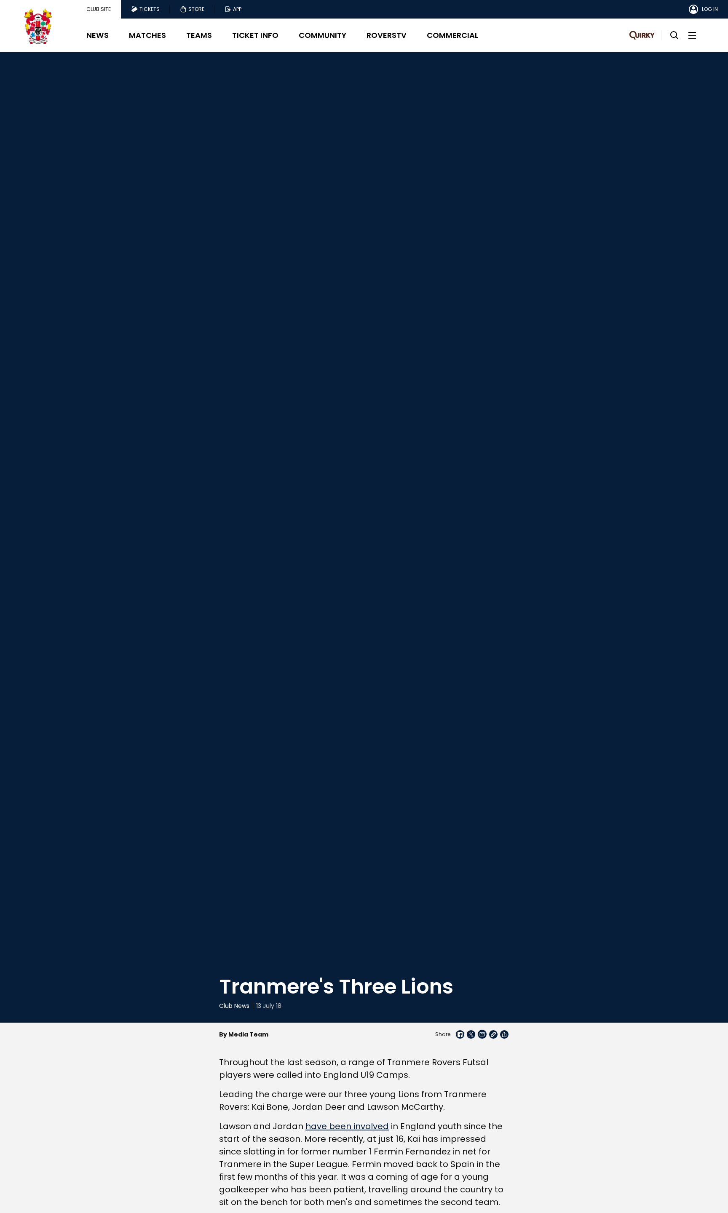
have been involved (347, 1126)
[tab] (98, 9)
